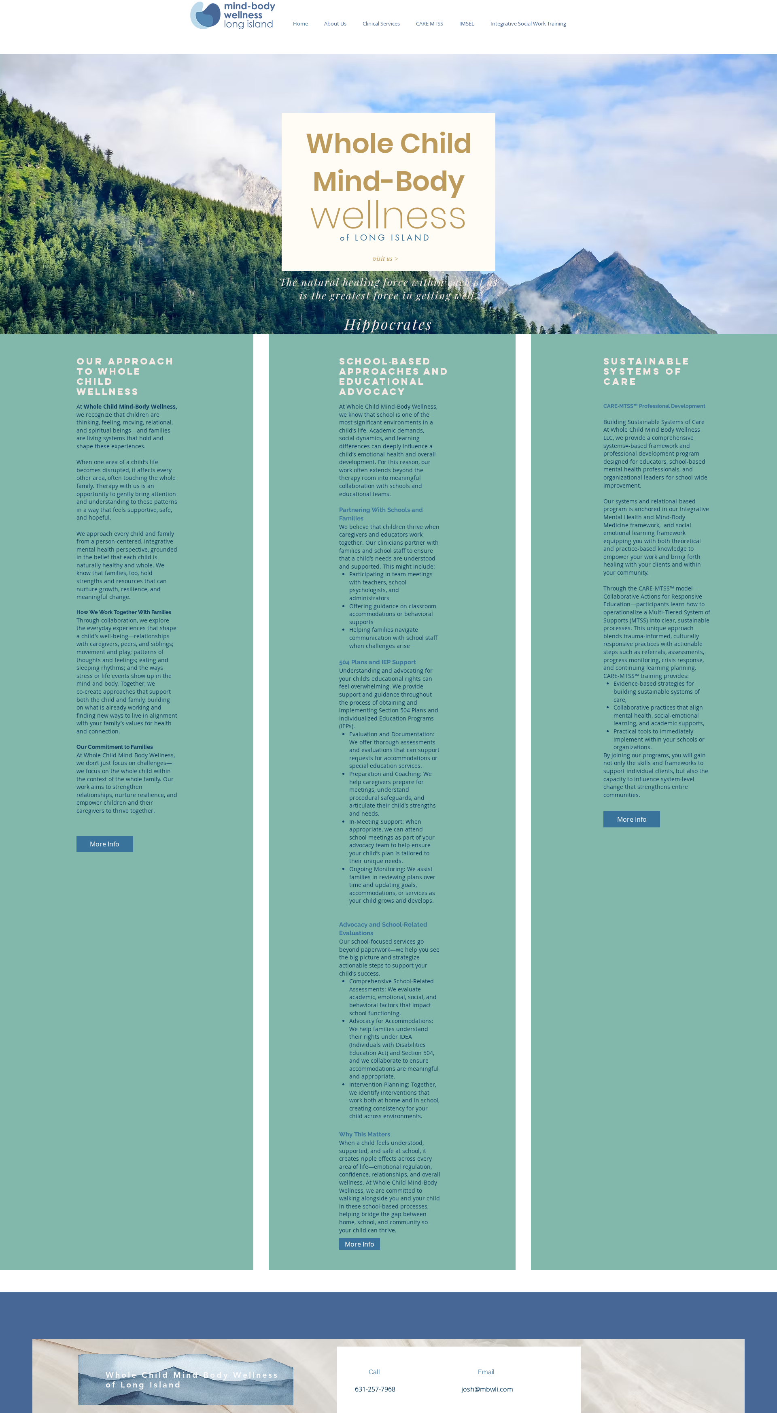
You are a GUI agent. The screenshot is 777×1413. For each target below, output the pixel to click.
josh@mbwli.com (487, 1389)
